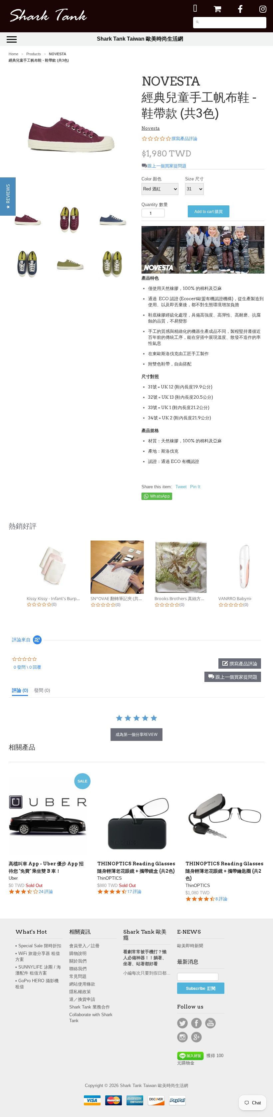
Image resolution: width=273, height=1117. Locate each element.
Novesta (150, 128)
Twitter (182, 1023)
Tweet (181, 486)
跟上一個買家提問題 (166, 166)
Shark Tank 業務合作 (89, 1007)
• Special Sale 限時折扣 (38, 945)
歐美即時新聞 (190, 945)
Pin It (195, 486)
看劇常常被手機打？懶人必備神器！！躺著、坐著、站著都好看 (144, 957)
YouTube (210, 1023)
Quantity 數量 (154, 204)
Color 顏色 (151, 178)
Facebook (196, 1023)
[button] (232, 677)
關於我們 (78, 961)
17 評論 (134, 891)
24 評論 (46, 891)
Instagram (182, 1037)
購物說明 (78, 953)
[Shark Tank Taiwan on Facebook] (240, 9)
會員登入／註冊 (84, 945)
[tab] (20, 691)
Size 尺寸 (194, 178)
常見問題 (78, 976)
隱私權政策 (80, 991)
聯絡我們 (78, 968)
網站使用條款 (82, 984)
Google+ (196, 1037)
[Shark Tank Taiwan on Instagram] (262, 9)
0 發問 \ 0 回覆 (27, 667)
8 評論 (221, 899)
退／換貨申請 (82, 999)
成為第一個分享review (136, 734)
